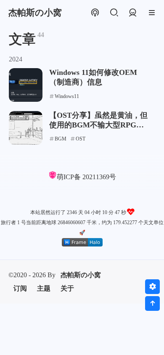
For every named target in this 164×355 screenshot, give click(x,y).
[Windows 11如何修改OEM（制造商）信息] (25, 85)
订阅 (20, 288)
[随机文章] (94, 12)
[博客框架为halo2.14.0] (82, 242)
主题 (43, 288)
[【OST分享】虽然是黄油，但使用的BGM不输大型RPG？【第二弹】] (25, 128)
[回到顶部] (152, 303)
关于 (67, 288)
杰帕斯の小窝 (81, 274)
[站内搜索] (113, 12)
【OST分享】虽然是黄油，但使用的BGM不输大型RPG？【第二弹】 (98, 120)
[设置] (152, 286)
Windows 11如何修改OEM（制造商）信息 (93, 77)
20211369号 (99, 176)
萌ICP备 (69, 176)
